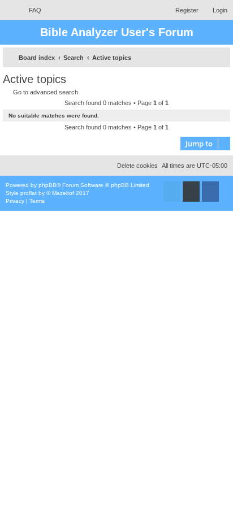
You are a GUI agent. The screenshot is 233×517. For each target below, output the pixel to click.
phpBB (47, 185)
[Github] (191, 191)
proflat (28, 193)
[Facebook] (210, 191)
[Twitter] (171, 191)
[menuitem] (30, 10)
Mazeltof (63, 193)
